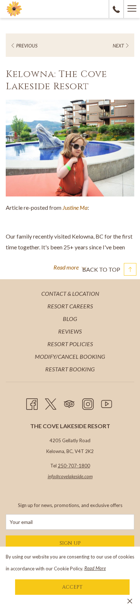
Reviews (70, 331)
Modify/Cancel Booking (70, 356)
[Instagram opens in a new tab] (88, 402)
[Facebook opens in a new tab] (32, 402)
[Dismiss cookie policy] (129, 600)
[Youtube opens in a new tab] (106, 402)
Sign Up (70, 543)
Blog (70, 318)
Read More (95, 568)
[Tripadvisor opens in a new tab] (69, 402)
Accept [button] (72, 587)
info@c (54, 476)
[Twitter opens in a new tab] (50, 402)
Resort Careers (70, 306)
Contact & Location (70, 293)
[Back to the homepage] (14, 9)
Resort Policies (70, 343)
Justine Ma (75, 207)
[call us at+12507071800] (116, 9)
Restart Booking (70, 369)
